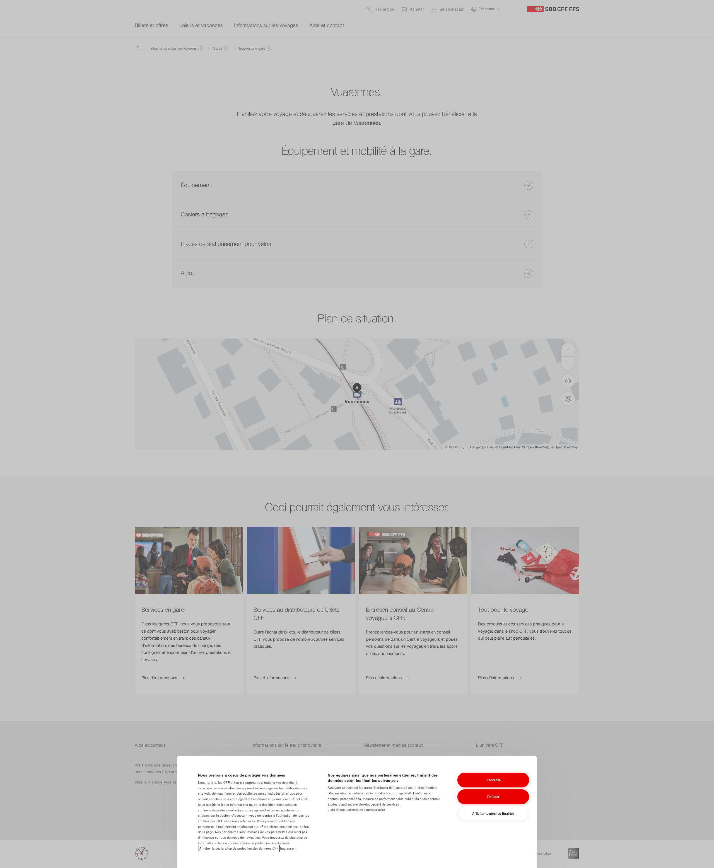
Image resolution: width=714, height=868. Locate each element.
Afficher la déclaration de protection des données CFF (239, 848)
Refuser (493, 796)
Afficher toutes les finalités (493, 813)
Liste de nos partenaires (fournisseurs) (356, 809)
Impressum (288, 848)
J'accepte (493, 780)
